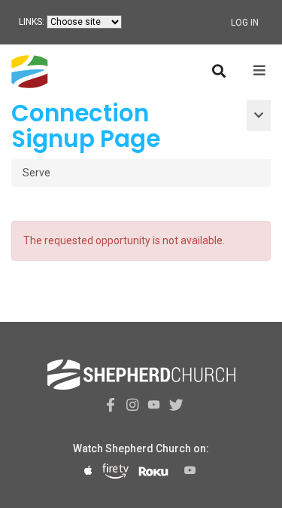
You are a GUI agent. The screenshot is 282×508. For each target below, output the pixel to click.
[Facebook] (108, 405)
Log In (245, 22)
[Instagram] (130, 405)
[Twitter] (173, 405)
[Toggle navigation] (259, 115)
